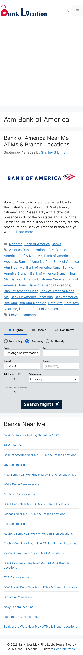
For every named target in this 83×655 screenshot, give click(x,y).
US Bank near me (15, 465)
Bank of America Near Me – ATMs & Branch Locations (38, 141)
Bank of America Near (21, 291)
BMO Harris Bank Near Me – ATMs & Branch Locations (40, 587)
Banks (56, 244)
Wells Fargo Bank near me (21, 484)
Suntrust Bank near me (19, 494)
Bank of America (37, 244)
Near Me (15, 244)
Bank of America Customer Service (37, 279)
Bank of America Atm (35, 261)
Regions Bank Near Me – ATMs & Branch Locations (38, 533)
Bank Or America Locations (32, 297)
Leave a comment (23, 315)
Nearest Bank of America (38, 309)
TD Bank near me (15, 524)
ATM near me (13, 445)
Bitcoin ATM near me (18, 597)
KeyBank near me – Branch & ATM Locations (34, 553)
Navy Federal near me (19, 607)
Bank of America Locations (49, 285)
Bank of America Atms (43, 267)
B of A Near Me (30, 256)
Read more (24, 232)
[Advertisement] (41, 64)
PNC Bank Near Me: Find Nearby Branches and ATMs (40, 474)
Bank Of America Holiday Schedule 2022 (31, 435)
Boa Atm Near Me (32, 303)
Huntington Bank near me (21, 617)
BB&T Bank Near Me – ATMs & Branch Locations (36, 504)
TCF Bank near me (16, 577)
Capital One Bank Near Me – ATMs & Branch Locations (40, 543)
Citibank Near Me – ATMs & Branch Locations (34, 514)
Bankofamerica (66, 297)
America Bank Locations (28, 250)
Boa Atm (10, 303)
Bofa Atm (55, 303)
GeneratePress (64, 649)
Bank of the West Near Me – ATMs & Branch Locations (40, 626)
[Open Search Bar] (67, 10)
